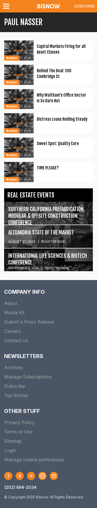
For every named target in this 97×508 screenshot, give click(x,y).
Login (10, 450)
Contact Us (16, 340)
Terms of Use (18, 431)
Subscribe (84, 6)
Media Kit (14, 312)
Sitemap (12, 441)
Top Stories (16, 395)
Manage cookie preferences (34, 459)
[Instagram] (42, 476)
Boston (11, 58)
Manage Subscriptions (28, 377)
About (10, 303)
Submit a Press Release (29, 322)
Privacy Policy (19, 422)
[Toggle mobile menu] (7, 6)
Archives (13, 367)
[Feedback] (54, 476)
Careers (12, 331)
